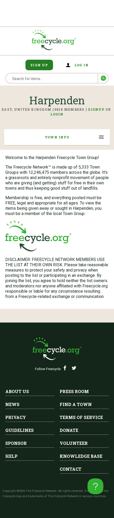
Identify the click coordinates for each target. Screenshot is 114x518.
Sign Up (39, 65)
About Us (17, 391)
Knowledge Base (81, 456)
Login (56, 114)
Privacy (15, 417)
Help (11, 456)
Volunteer (74, 443)
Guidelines (19, 430)
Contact (70, 469)
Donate (69, 430)
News (12, 404)
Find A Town (76, 404)
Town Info (57, 137)
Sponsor (16, 443)
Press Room (74, 391)
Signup (96, 109)
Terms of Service (81, 417)
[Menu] (101, 137)
